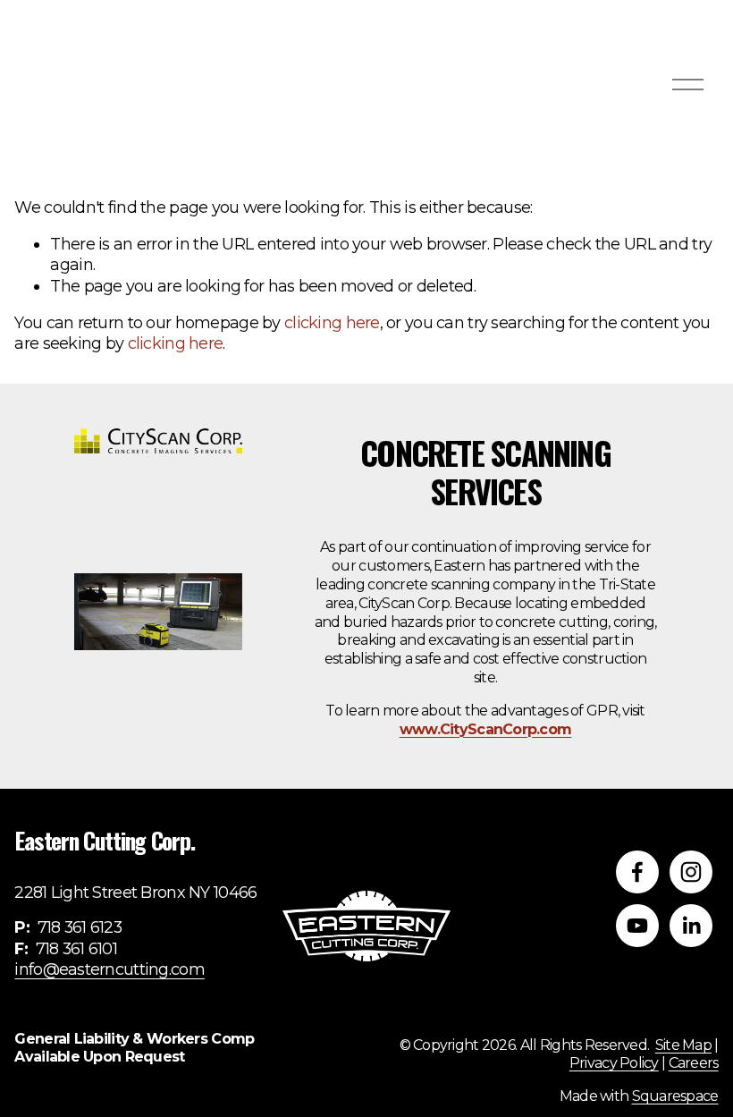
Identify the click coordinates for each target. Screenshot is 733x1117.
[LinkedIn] (691, 925)
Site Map (683, 1045)
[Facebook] (637, 871)
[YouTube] (637, 925)
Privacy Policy (614, 1062)
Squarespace (675, 1095)
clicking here (332, 323)
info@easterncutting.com (109, 969)
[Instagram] (691, 871)
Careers (694, 1062)
